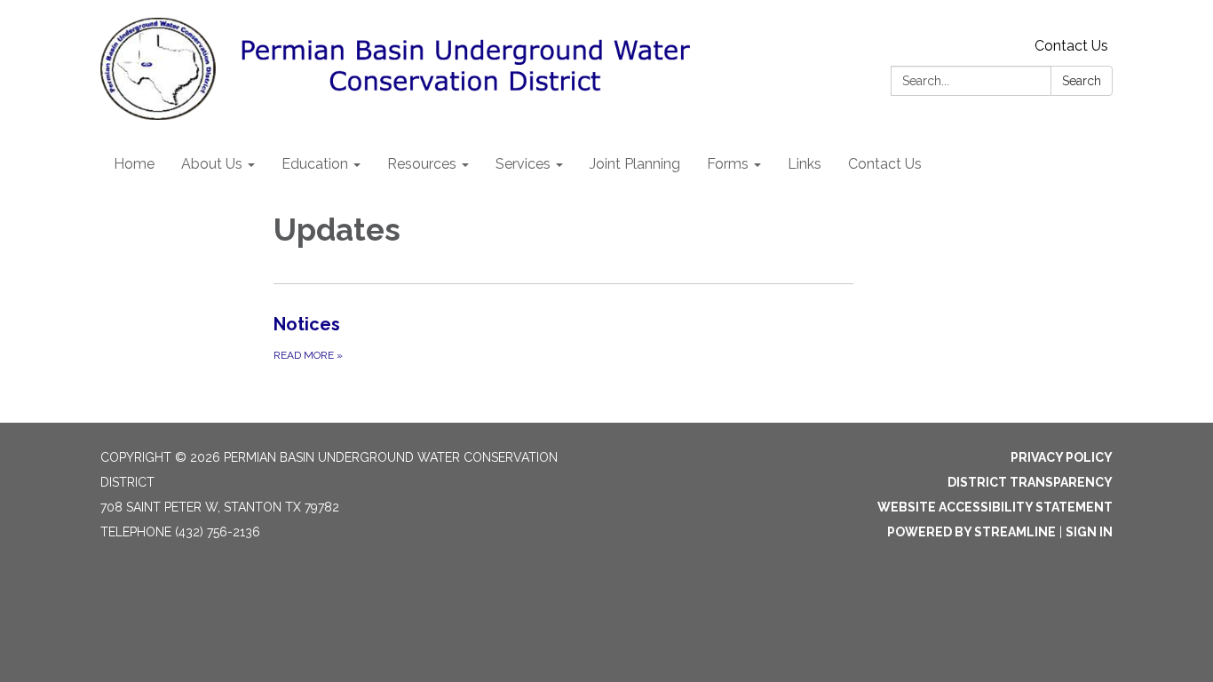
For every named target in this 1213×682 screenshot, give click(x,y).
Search (1081, 81)
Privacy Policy (1062, 457)
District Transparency (1030, 482)
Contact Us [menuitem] (885, 163)
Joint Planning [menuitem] (635, 163)
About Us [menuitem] (211, 163)
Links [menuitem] (804, 163)
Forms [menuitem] (728, 163)
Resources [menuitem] (421, 163)
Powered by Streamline (971, 532)
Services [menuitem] (523, 163)
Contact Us (1071, 45)
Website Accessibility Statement (995, 507)
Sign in (1089, 532)
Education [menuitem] (314, 163)
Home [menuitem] (134, 163)
